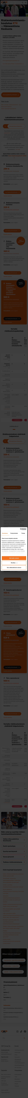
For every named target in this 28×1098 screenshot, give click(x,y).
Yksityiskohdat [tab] (14, 533)
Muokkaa (13, 562)
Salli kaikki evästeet (14, 558)
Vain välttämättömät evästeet (14, 567)
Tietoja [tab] (23, 533)
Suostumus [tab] (5, 533)
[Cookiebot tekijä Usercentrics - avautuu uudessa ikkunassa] (20, 529)
